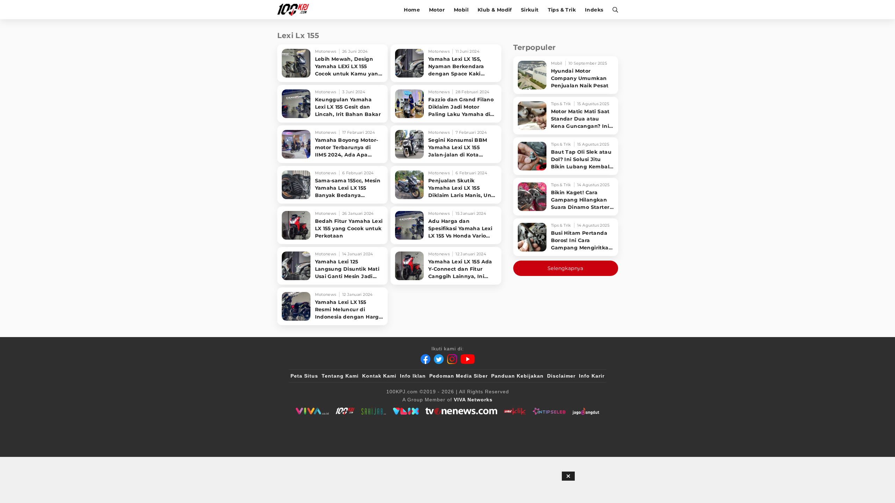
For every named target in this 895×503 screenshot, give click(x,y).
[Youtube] (467, 359)
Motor (437, 10)
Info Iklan (413, 376)
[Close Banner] (568, 476)
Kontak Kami (379, 376)
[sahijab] (373, 411)
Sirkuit (530, 10)
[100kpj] (345, 411)
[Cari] (613, 9)
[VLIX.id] (406, 411)
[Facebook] (425, 359)
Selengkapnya (565, 268)
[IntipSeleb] (549, 411)
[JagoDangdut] (585, 411)
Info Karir (591, 376)
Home (412, 10)
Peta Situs (304, 376)
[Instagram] (452, 359)
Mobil (461, 10)
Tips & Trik (562, 10)
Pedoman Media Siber (458, 376)
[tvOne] (461, 411)
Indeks (594, 10)
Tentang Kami (340, 376)
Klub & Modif (495, 10)
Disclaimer (561, 376)
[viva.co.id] (312, 411)
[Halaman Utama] (295, 9)
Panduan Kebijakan (517, 376)
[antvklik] (514, 411)
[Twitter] (439, 359)
